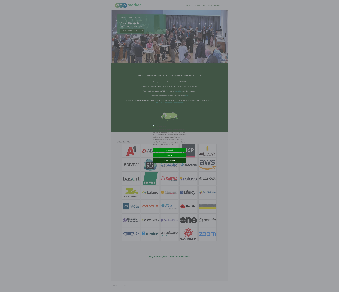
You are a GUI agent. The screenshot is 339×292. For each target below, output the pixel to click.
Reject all (169, 155)
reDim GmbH (175, 166)
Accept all (169, 150)
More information (166, 164)
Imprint (175, 164)
